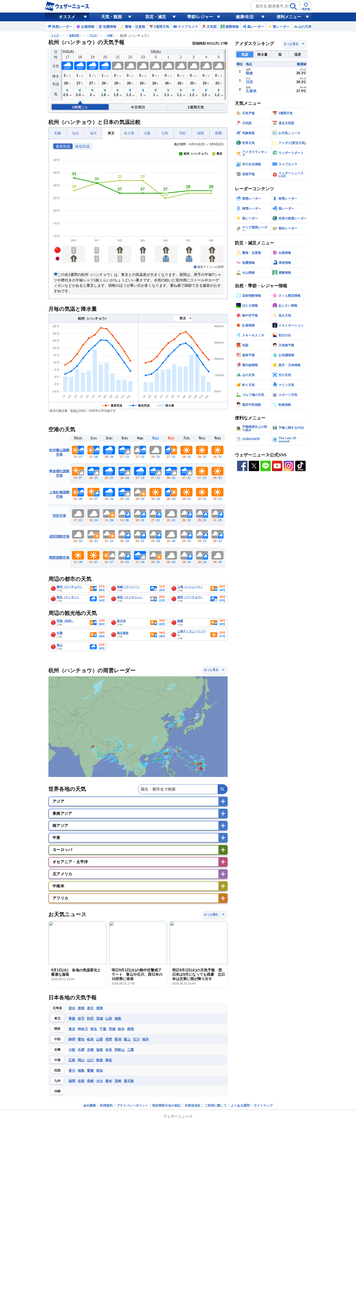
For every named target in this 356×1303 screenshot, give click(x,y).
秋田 (90, 1018)
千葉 (103, 1029)
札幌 (57, 133)
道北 (90, 1008)
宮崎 (118, 1081)
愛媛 (90, 1070)
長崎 (90, 1081)
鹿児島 (129, 1081)
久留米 (251, 91)
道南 (81, 1008)
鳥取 (108, 1060)
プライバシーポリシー (132, 1105)
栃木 (121, 1029)
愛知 (81, 1039)
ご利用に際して (216, 1105)
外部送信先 (193, 1105)
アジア (93, 35)
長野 (108, 1039)
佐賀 (81, 1081)
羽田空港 (59, 516)
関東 (57, 1029)
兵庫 (81, 1049)
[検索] (293, 6)
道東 (99, 1008)
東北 (57, 1018)
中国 (110, 35)
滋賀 (99, 1049)
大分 (99, 1081)
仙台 (75, 133)
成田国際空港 (59, 536)
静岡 (72, 1039)
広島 (165, 133)
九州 (57, 1081)
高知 (99, 1070)
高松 (182, 133)
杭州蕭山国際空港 (59, 452)
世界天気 (74, 35)
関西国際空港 (59, 557)
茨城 (112, 1029)
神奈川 (83, 1029)
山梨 (99, 1039)
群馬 (130, 1029)
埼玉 (93, 1029)
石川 (136, 1039)
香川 (72, 1070)
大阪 (147, 133)
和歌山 (120, 1049)
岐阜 (90, 1039)
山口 (90, 1060)
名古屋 (129, 133)
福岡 (200, 133)
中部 (57, 1039)
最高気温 (63, 146)
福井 (145, 1039)
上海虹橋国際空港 (59, 494)
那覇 (218, 133)
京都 (90, 1049)
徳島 (81, 1070)
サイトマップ (263, 1105)
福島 (118, 1018)
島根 (99, 1060)
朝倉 (249, 73)
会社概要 (89, 1105)
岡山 (81, 1060)
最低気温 (82, 146)
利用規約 (106, 1105)
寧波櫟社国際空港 (59, 473)
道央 (72, 1008)
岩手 (81, 1018)
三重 (130, 1049)
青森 (72, 1018)
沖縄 (57, 1091)
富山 (127, 1039)
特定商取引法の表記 (166, 1105)
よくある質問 (240, 1105)
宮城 (99, 1018)
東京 (111, 133)
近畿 (57, 1049)
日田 (249, 82)
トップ (55, 35)
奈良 (108, 1049)
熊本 (108, 1081)
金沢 (93, 133)
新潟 (118, 1039)
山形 (108, 1018)
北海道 (57, 1008)
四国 (57, 1070)
